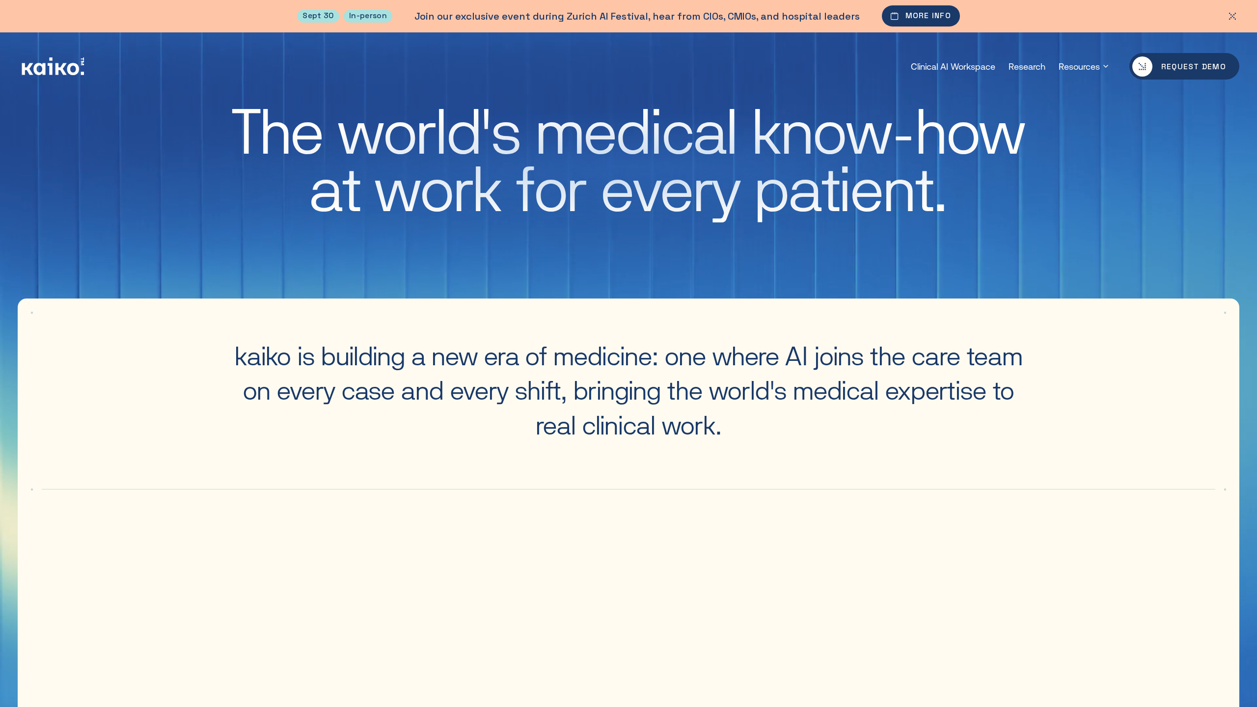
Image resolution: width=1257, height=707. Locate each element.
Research (1027, 66)
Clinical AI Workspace (953, 66)
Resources (1079, 66)
